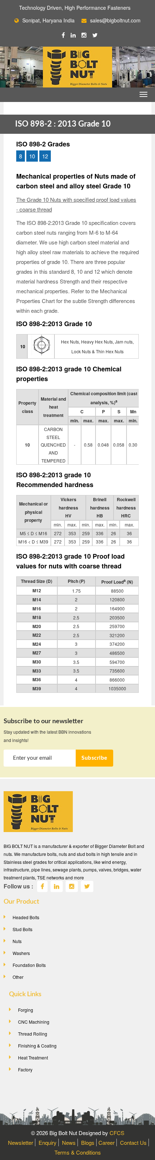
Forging (25, 1010)
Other (18, 977)
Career (106, 1142)
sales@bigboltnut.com (115, 20)
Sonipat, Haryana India (48, 20)
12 (45, 156)
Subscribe (94, 758)
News (69, 1142)
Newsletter (20, 1142)
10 (32, 156)
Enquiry (48, 1142)
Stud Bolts (22, 929)
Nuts (17, 941)
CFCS (117, 1132)
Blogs (87, 1142)
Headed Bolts (26, 917)
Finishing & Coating (37, 1045)
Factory (25, 1069)
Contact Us (133, 1142)
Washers (21, 953)
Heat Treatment (33, 1057)
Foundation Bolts (29, 965)
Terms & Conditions (77, 1152)
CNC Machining (33, 1022)
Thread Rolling (32, 1034)
